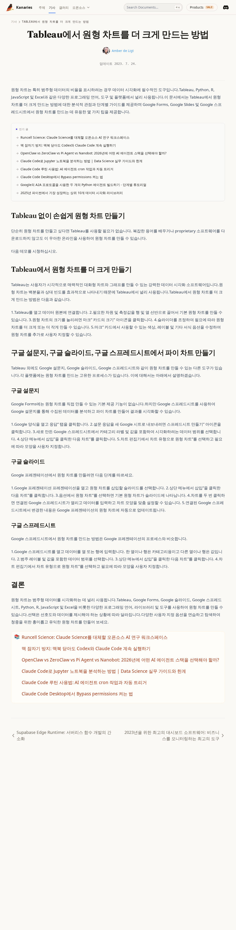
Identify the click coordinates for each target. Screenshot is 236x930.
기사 (14, 21)
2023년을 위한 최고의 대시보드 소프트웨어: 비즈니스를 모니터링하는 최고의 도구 (171, 735)
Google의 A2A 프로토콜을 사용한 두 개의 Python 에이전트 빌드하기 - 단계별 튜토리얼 (83, 184)
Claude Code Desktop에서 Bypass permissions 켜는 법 (62, 177)
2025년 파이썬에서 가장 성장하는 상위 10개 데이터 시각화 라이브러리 (72, 193)
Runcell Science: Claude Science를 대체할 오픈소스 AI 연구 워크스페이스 (75, 137)
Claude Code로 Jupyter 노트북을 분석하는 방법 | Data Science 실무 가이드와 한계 (81, 161)
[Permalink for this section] (129, 215)
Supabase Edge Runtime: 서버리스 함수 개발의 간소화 (64, 735)
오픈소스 (78, 7)
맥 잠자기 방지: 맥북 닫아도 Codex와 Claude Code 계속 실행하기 (68, 145)
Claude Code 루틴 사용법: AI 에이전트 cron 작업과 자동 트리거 (67, 169)
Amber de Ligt (123, 50)
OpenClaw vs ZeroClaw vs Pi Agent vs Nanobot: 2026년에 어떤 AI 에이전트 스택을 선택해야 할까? (93, 153)
